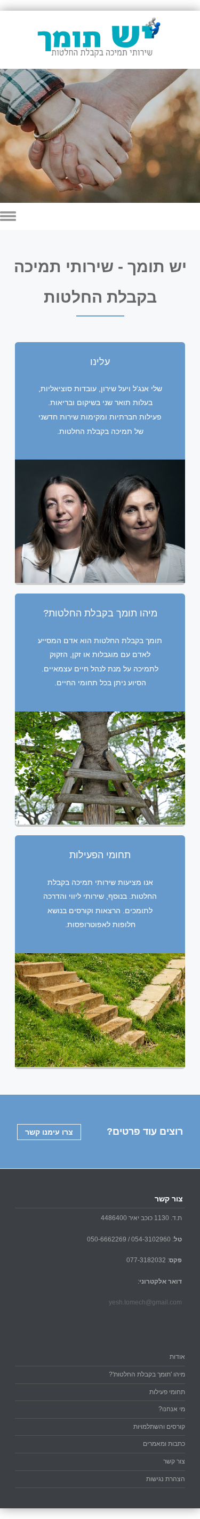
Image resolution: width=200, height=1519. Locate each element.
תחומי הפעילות (100, 855)
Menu (100, 216)
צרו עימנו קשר (49, 1132)
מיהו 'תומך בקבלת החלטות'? (147, 1374)
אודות (177, 1356)
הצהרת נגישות (165, 1479)
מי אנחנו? (171, 1409)
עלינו (100, 362)
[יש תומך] (100, 61)
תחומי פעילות (167, 1392)
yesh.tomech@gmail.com (145, 1302)
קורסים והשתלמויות (159, 1426)
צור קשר (174, 1461)
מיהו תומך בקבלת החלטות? (100, 613)
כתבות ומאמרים (164, 1443)
